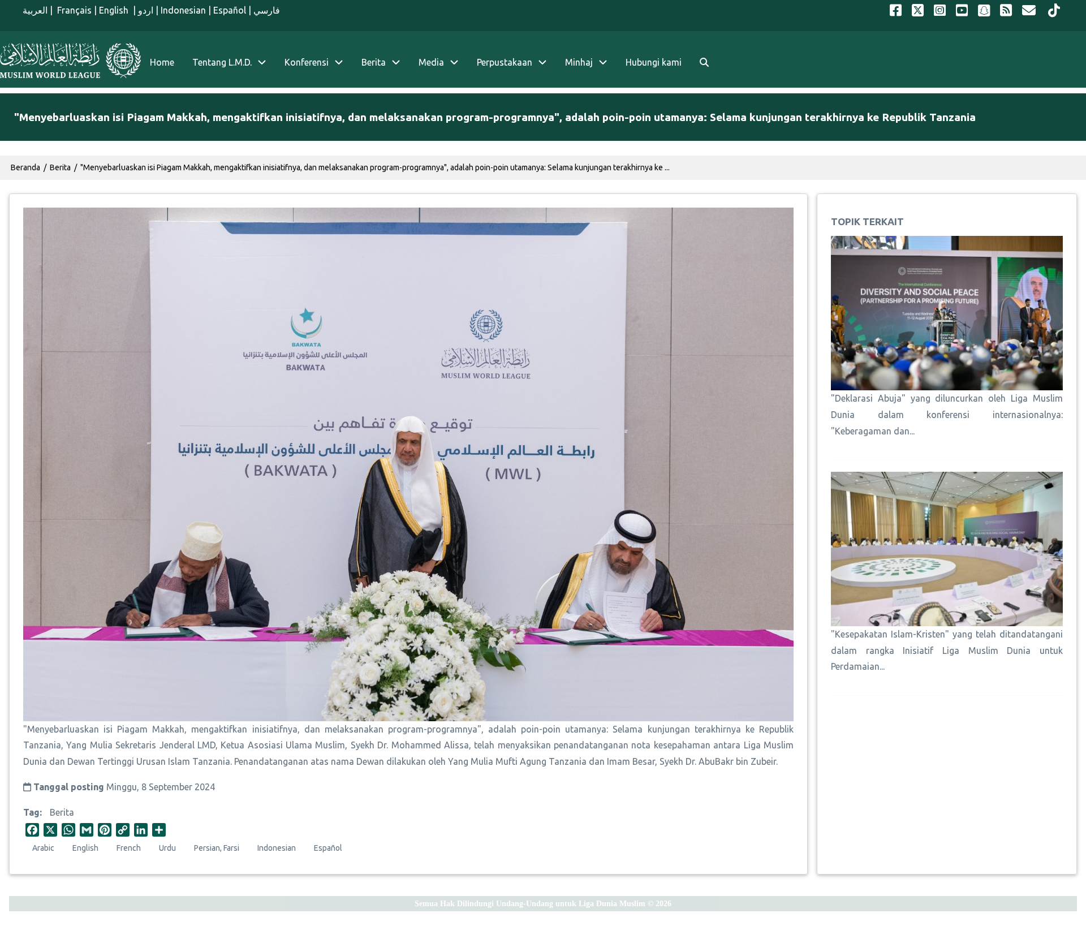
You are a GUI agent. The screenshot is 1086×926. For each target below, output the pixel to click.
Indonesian (183, 10)
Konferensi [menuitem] (307, 62)
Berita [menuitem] (373, 62)
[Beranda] (70, 60)
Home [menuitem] (162, 62)
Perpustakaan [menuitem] (504, 62)
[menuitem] (704, 62)
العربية (35, 10)
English (115, 10)
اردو (145, 10)
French (129, 847)
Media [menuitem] (431, 62)
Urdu (167, 847)
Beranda (25, 167)
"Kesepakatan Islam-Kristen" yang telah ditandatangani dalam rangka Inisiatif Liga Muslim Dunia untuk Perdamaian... (947, 650)
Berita (62, 812)
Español (229, 10)
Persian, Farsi (216, 847)
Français (73, 10)
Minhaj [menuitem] (579, 62)
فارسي (266, 10)
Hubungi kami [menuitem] (654, 62)
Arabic (43, 847)
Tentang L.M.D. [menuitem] (222, 62)
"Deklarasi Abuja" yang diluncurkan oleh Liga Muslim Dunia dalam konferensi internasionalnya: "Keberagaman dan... (947, 414)
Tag (31, 812)
